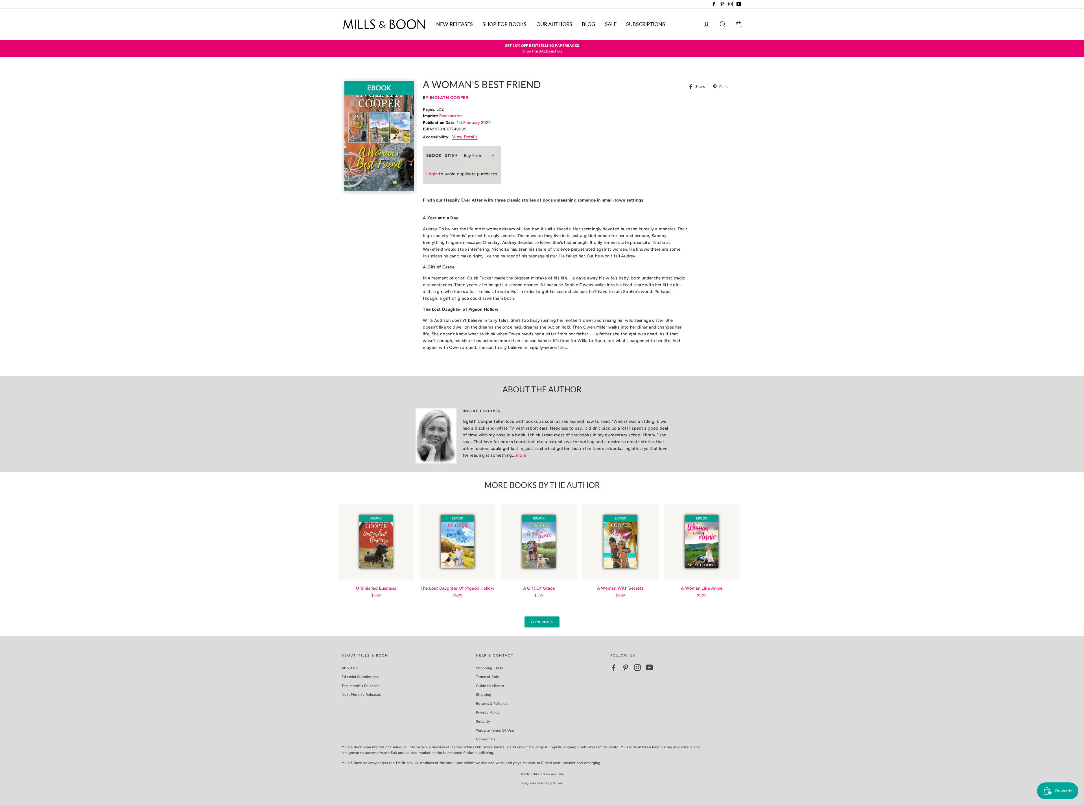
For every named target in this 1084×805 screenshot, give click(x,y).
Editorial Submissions (360, 677)
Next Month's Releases (361, 694)
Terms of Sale (487, 677)
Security (483, 721)
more (521, 455)
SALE (611, 24)
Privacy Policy (488, 712)
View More (542, 622)
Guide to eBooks (490, 686)
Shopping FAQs (489, 668)
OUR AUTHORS (554, 24)
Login (432, 173)
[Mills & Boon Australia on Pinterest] (625, 667)
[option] (542, 48)
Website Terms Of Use (495, 730)
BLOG (588, 24)
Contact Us (485, 739)
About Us (350, 668)
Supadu (558, 783)
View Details (465, 136)
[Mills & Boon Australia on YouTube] (649, 667)
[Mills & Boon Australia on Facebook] (613, 667)
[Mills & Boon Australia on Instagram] (637, 667)
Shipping (483, 694)
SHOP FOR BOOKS (504, 24)
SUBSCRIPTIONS (645, 24)
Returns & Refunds (492, 703)
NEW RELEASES (454, 24)
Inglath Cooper (449, 97)
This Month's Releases (360, 686)
